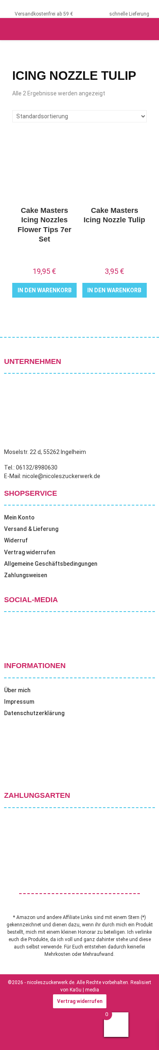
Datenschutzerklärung (34, 713)
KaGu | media (84, 990)
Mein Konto (19, 517)
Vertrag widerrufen (29, 552)
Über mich (17, 690)
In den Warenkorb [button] (45, 290)
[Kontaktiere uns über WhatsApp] (16, 1033)
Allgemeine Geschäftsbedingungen (50, 563)
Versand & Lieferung (31, 529)
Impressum (19, 701)
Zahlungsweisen (25, 575)
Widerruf (16, 540)
